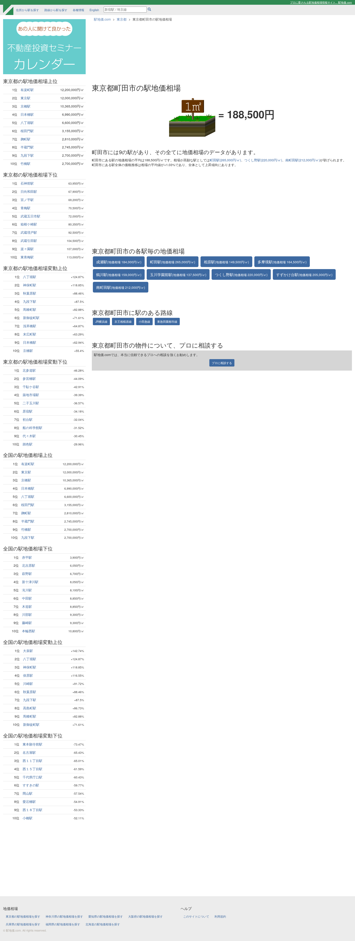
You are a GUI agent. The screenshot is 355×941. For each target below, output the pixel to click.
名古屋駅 (29, 752)
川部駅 (27, 614)
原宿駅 (27, 411)
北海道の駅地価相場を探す (102, 924)
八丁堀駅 (27, 122)
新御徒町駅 (31, 317)
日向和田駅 (29, 191)
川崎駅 (28, 683)
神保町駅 (29, 285)
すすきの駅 (31, 785)
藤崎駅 (27, 622)
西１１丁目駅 (32, 760)
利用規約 (220, 916)
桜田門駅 (27, 130)
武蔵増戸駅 (29, 232)
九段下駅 (27, 155)
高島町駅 (29, 708)
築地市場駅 (31, 394)
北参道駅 (29, 370)
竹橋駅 (25, 163)
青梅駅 (25, 208)
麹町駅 (25, 139)
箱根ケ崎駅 (29, 224)
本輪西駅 (28, 631)
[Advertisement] (44, 855)
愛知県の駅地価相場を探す (105, 916)
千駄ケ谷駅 (31, 386)
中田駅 (27, 598)
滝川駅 (27, 590)
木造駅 (27, 606)
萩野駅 (27, 573)
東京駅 (25, 98)
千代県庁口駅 (32, 777)
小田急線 (144, 321)
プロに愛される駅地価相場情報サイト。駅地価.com (321, 2)
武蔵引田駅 (29, 240)
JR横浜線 (101, 321)
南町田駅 (120, 287)
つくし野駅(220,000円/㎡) (263, 160)
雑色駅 (27, 444)
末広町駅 (29, 334)
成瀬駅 (118, 261)
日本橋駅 (27, 114)
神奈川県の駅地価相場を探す (64, 916)
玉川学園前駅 (178, 274)
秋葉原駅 (29, 293)
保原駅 (28, 675)
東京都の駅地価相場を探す (23, 916)
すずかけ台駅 (304, 274)
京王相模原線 (123, 321)
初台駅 (27, 419)
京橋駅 (25, 106)
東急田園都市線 (167, 321)
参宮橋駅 (29, 378)
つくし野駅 (241, 274)
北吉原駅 (28, 565)
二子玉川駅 (31, 403)
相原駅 (226, 261)
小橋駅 (27, 818)
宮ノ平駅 (27, 199)
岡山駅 (27, 793)
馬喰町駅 (29, 309)
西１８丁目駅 (32, 809)
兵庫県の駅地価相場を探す (23, 924)
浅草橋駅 (29, 326)
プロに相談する (222, 363)
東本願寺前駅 (32, 744)
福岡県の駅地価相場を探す (63, 924)
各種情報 (78, 10)
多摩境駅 (282, 261)
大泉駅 (28, 650)
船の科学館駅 (32, 427)
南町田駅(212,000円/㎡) (302, 160)
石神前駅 (27, 183)
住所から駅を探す (27, 10)
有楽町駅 (27, 89)
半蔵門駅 (27, 147)
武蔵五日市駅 (30, 216)
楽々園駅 (27, 248)
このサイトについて (196, 916)
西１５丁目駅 (32, 768)
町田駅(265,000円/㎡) (225, 160)
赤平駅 (27, 557)
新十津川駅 (30, 581)
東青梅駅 (27, 257)
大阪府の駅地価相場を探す (145, 916)
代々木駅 (29, 436)
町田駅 (172, 261)
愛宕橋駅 (29, 801)
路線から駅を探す (55, 10)
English (94, 10)
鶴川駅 (118, 274)
